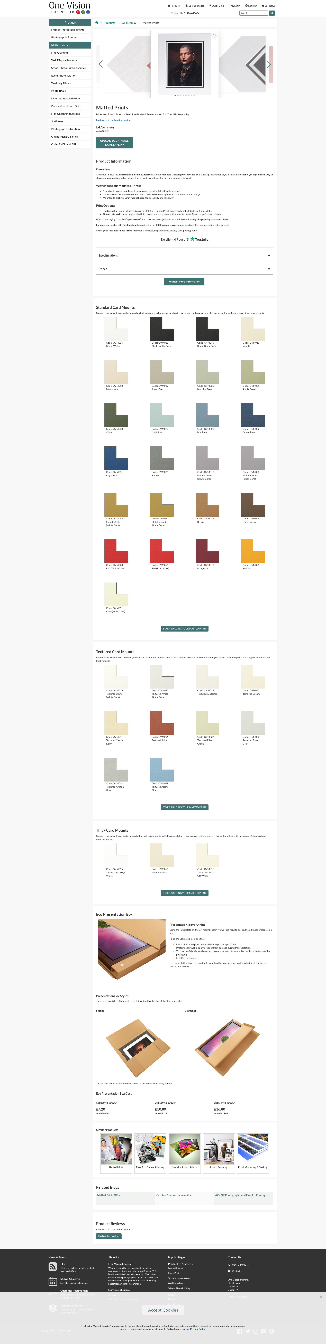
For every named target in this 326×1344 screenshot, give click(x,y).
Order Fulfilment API (63, 144)
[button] (217, 6)
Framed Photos (175, 1268)
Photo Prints (174, 1273)
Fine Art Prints (59, 52)
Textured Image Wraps (179, 1278)
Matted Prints (59, 44)
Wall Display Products (64, 60)
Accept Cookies (163, 1310)
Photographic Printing (64, 37)
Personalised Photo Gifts (65, 106)
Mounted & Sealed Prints (65, 98)
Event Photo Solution (63, 75)
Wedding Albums (61, 83)
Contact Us (237, 1271)
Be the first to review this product (113, 120)
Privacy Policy (197, 1329)
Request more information (184, 281)
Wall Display (129, 22)
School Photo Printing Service (68, 67)
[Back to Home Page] (96, 22)
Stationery (57, 121)
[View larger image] (214, 34)
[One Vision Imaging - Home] (68, 7)
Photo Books (58, 90)
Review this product (108, 1236)
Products (71, 22)
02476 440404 (191, 13)
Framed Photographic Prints (67, 29)
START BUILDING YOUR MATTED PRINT (184, 628)
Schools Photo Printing (179, 1288)
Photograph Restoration (65, 128)
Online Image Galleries (64, 136)
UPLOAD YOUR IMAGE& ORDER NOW (114, 142)
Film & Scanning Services (65, 113)
